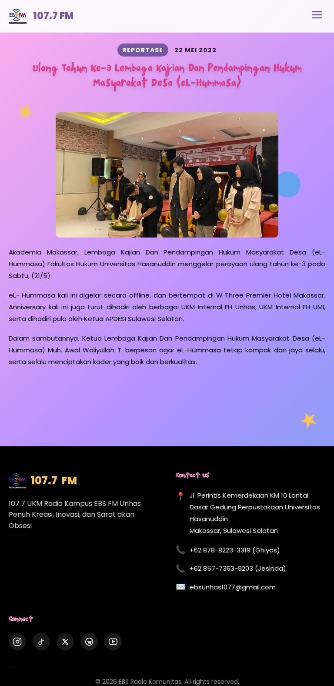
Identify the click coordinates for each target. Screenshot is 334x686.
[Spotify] (89, 641)
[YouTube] (113, 641)
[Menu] (317, 16)
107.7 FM (53, 16)
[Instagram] (17, 641)
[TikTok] (41, 641)
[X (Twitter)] (65, 641)
